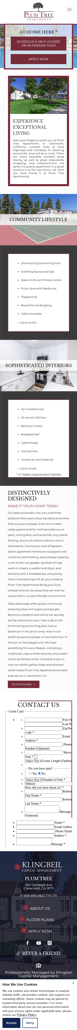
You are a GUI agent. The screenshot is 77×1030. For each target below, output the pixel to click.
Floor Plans (22, 684)
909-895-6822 (40, 896)
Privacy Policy (26, 1014)
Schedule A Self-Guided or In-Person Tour (38, 43)
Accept (11, 1023)
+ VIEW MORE (27, 322)
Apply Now (38, 59)
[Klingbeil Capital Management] (38, 866)
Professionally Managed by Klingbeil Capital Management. (38, 974)
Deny (30, 1023)
